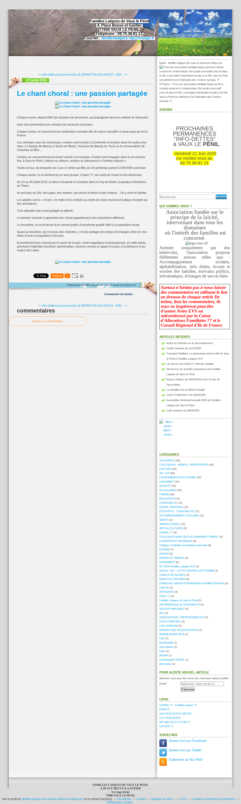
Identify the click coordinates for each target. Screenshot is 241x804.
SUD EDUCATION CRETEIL (175, 713)
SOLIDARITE (167, 460)
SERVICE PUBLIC (169, 524)
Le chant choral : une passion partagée (82, 93)
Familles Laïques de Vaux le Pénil (178, 600)
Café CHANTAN (168, 625)
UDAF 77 (164, 596)
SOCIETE (165, 485)
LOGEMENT (166, 481)
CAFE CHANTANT (170, 621)
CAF (162, 638)
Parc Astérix (166, 647)
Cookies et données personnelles (213, 799)
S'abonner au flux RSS (185, 759)
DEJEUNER (166, 642)
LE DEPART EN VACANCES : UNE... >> (102, 74)
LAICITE (164, 587)
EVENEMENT (167, 562)
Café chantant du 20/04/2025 (182, 410)
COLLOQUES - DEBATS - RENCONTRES (183, 464)
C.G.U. (183, 799)
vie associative (167, 490)
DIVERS (164, 553)
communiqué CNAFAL (172, 659)
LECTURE (165, 468)
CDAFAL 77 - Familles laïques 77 (178, 705)
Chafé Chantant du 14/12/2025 (183, 348)
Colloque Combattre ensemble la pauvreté (183, 545)
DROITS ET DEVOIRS (172, 579)
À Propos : (165, 84)
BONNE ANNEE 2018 (171, 634)
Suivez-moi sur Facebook (188, 741)
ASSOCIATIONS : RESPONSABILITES (181, 617)
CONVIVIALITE (168, 502)
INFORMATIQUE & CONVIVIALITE (179, 604)
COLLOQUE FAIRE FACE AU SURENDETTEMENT (189, 536)
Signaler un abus (162, 799)
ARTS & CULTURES (171, 528)
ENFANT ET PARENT (171, 557)
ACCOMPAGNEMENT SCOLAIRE (179, 515)
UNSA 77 (164, 709)
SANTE (163, 519)
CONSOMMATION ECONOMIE (177, 477)
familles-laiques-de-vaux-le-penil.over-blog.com (52, 799)
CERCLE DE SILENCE (172, 574)
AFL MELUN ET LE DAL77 (174, 722)
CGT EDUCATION (170, 717)
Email (162, 683)
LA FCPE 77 (166, 726)
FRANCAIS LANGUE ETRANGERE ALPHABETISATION (191, 583)
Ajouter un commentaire (47, 321)
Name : (163, 62)
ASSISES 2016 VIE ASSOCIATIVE (178, 630)
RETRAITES (166, 591)
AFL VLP (164, 473)
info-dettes (165, 663)
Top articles (124, 799)
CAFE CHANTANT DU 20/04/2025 (186, 395)
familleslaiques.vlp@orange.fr (127, 38)
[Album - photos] (167, 426)
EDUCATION (166, 498)
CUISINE (164, 549)
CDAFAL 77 (166, 532)
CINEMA (164, 494)
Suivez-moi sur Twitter (185, 750)
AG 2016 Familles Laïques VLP (177, 566)
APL (161, 613)
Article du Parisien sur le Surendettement (189, 343)
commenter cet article (118, 294)
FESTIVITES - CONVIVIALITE (176, 511)
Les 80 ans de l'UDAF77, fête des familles (190, 363)
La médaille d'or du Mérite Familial (185, 389)
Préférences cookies (120, 802)
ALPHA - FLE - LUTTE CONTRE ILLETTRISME (186, 570)
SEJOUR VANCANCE (172, 608)
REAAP (163, 655)
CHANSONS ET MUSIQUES (175, 541)
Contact (141, 799)
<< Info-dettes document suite (57, 74)
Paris (162, 651)
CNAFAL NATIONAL (171, 507)
